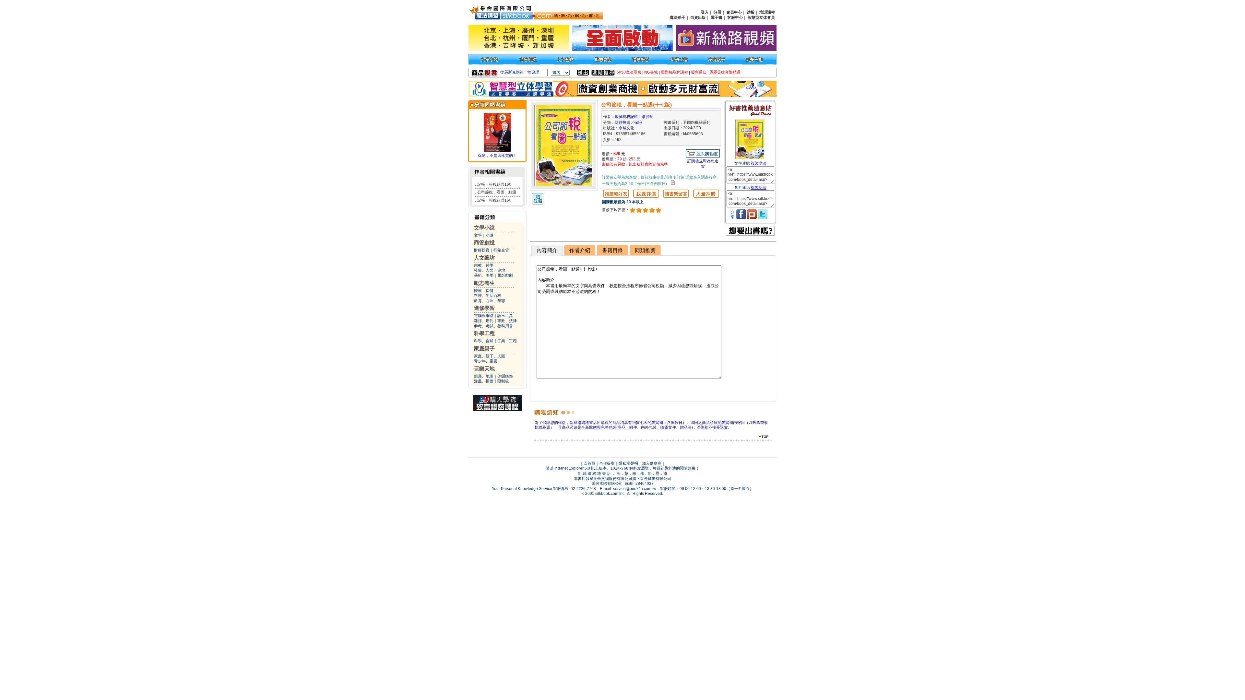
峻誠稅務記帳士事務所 (634, 116)
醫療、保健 (483, 290)
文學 (478, 235)
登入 (705, 12)
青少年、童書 (485, 361)
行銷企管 (501, 250)
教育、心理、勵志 (489, 300)
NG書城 (651, 72)
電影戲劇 (505, 275)
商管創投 (484, 242)
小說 (489, 235)
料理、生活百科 (487, 295)
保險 (638, 122)
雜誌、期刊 (483, 321)
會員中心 (734, 12)
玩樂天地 (484, 368)
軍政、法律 (507, 321)
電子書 (716, 17)
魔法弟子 (677, 17)
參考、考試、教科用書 (493, 326)
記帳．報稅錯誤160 (494, 184)
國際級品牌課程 (674, 72)
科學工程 (484, 333)
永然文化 (626, 128)
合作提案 (607, 463)
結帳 (750, 12)
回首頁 (589, 463)
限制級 (503, 381)
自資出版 (698, 17)
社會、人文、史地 (489, 270)
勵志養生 (484, 283)
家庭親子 (484, 348)
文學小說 (484, 227)
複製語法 (758, 163)
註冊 (717, 12)
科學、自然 (483, 341)
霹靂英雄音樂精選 (725, 72)
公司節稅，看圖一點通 (496, 192)
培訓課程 (767, 12)
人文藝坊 (484, 258)
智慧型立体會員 (761, 17)
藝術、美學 (483, 275)
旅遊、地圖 (483, 376)
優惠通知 (698, 72)
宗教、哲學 (483, 265)
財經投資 (482, 250)
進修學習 (484, 308)
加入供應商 (651, 463)
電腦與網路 (483, 315)
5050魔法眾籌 (629, 72)
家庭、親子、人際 (489, 356)
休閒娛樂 (505, 376)
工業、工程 (507, 341)
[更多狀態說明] (673, 182)
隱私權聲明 (628, 463)
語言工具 (505, 315)
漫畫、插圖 (483, 381)
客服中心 (735, 17)
